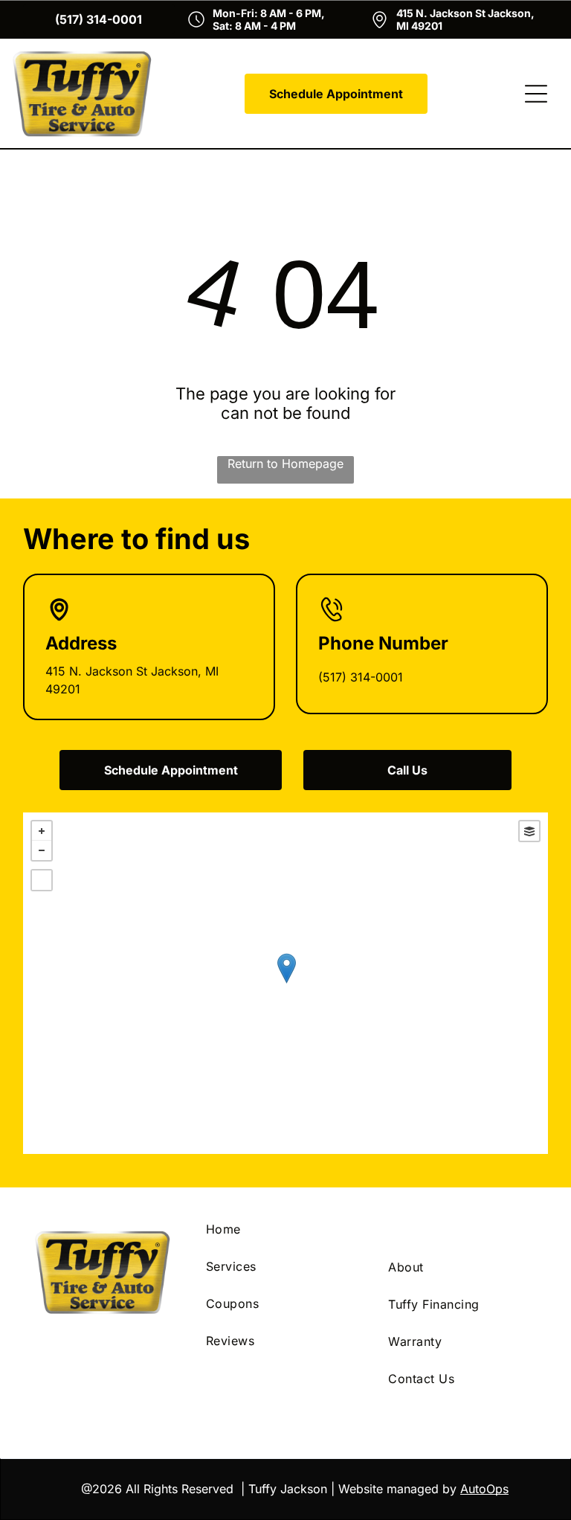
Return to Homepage (285, 463)
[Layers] (529, 831)
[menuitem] (285, 1229)
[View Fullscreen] (41, 880)
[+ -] (286, 983)
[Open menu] (536, 94)
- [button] (41, 850)
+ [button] (41, 831)
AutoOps (484, 1488)
